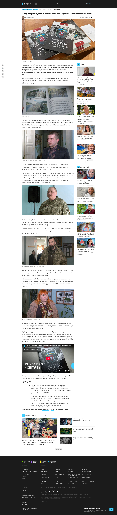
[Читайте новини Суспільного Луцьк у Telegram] (57, 491)
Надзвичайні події (87, 471)
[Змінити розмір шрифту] (93, 17)
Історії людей (49, 9)
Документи (25, 502)
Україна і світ (63, 3)
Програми (25, 504)
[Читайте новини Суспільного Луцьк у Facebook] (42, 491)
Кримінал (71, 469)
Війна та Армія (42, 9)
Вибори (70, 471)
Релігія (56, 481)
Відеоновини (57, 9)
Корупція (57, 469)
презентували (53, 386)
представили (64, 396)
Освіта (56, 471)
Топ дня (84, 483)
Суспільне (59, 498)
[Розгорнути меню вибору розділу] (36, 4)
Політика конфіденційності (30, 500)
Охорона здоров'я (60, 474)
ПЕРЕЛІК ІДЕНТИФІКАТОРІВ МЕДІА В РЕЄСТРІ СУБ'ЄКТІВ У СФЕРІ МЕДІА (29, 508)
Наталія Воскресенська (30, 17)
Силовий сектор (73, 477)
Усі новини (41, 3)
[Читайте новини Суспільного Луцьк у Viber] (53, 491)
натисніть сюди (59, 500)
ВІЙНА (24, 9)
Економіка (44, 471)
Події (42, 469)
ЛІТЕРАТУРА (29, 9)
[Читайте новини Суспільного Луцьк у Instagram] (46, 491)
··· (81, 4)
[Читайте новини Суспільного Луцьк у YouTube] (49, 491)
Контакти (24, 490)
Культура (71, 3)
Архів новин (25, 493)
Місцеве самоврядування (59, 478)
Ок (111, 509)
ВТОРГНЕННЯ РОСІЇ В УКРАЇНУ (29, 471)
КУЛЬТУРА (35, 9)
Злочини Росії (72, 481)
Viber (52, 409)
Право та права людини (45, 478)
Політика (43, 481)
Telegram (45, 409)
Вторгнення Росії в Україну (52, 3)
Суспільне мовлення (28, 495)
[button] (2, 65)
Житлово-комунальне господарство (74, 474)
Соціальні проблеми (88, 481)
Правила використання (28, 497)
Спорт (76, 3)
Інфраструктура (86, 474)
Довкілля (43, 474)
